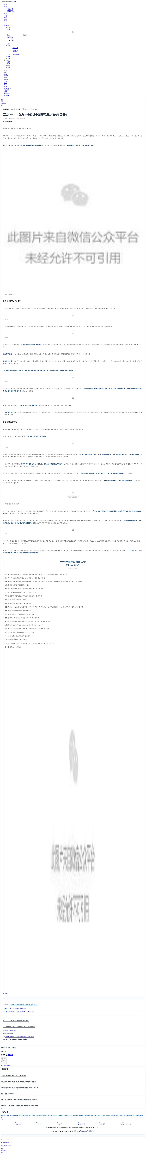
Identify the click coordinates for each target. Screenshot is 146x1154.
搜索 (25, 35)
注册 (8, 29)
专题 (8, 67)
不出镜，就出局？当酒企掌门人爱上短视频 (13, 1076)
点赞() (5, 993)
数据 (5, 84)
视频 (8, 56)
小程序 (39, 1124)
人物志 (6, 79)
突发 (5, 74)
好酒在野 (6, 95)
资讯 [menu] (8, 45)
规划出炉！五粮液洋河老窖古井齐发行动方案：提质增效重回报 (20, 1106)
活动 (5, 19)
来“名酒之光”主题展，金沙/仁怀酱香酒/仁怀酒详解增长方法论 (19, 1088)
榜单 (5, 86)
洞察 (5, 72)
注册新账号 (7, 1066)
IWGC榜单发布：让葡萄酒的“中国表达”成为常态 (15, 1040)
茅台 (54, 361)
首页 (5, 4)
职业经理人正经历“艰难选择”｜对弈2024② (21, 1012)
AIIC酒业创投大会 (125, 1124)
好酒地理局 (10, 11)
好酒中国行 (7, 88)
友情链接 (91, 1131)
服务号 (60, 1124)
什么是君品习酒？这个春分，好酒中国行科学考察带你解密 (18, 1082)
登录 (8, 27)
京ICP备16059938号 (82, 1131)
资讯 (5, 6)
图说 (5, 83)
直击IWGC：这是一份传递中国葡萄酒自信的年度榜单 (16, 1021)
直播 (5, 20)
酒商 (5, 77)
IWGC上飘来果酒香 (8, 1033)
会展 (5, 17)
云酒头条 (10, 8)
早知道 (6, 76)
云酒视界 (10, 10)
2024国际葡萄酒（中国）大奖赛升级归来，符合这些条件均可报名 (19, 1027)
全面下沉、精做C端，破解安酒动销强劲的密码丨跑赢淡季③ (19, 1100)
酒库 (5, 13)
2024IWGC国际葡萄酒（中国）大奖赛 (22, 1004)
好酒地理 (6, 93)
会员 (6, 25)
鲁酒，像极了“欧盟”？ (7, 1094)
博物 (5, 92)
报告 (5, 15)
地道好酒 (6, 90)
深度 (5, 70)
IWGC (35, 1004)
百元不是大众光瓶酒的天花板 (17, 1008)
